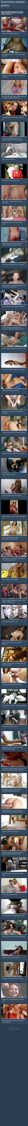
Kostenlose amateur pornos (13, 3)
